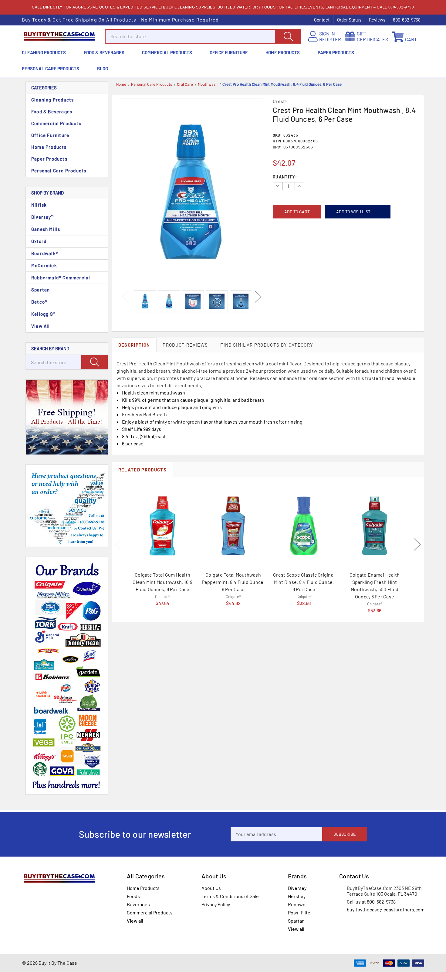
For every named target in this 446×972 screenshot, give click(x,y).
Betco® (39, 302)
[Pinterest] (311, 245)
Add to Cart (162, 595)
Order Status (349, 19)
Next (258, 296)
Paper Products (336, 52)
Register (330, 39)
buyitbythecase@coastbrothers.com (385, 909)
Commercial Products (167, 52)
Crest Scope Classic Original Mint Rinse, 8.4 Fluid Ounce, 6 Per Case (304, 582)
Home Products (282, 52)
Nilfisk (39, 205)
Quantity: (285, 176)
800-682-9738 (401, 7)
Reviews (377, 19)
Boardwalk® (44, 253)
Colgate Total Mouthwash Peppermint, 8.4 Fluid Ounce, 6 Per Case (233, 582)
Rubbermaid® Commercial (60, 277)
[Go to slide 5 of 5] (119, 544)
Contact (321, 19)
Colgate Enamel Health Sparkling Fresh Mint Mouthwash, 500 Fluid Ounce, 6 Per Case (375, 585)
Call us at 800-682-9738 (371, 901)
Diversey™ (43, 217)
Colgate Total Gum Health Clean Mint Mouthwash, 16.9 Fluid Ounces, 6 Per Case (162, 582)
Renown (297, 904)
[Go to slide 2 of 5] (417, 544)
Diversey (297, 888)
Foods (133, 896)
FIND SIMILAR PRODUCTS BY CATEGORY (266, 345)
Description (134, 345)
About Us (211, 888)
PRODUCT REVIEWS (185, 345)
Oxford (38, 241)
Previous (125, 296)
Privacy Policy (215, 904)
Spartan (40, 289)
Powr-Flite (299, 912)
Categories (44, 87)
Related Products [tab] (142, 469)
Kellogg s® (43, 314)
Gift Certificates (372, 36)
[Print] (293, 245)
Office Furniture (229, 52)
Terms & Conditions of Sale (230, 896)
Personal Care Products (50, 68)
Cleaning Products (44, 52)
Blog (102, 68)
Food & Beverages (104, 52)
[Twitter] (302, 245)
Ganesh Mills (45, 229)
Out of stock (375, 603)
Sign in (327, 33)
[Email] (284, 245)
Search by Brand (50, 348)
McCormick (44, 265)
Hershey (297, 896)
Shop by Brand (47, 192)
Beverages (138, 904)
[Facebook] (275, 245)
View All (40, 326)
